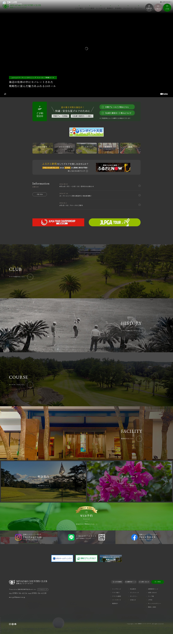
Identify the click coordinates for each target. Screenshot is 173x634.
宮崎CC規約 (152, 607)
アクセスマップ (42, 589)
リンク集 (151, 596)
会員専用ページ (153, 589)
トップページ (116, 589)
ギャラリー (138, 8)
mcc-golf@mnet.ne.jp (17, 597)
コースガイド (100, 8)
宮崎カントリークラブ (25, 6)
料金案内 (118, 8)
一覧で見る (39, 194)
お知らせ (133, 600)
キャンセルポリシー (154, 603)
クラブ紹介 (79, 8)
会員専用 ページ (149, 9)
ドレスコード (128, 8)
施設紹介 (110, 8)
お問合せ (158, 9)
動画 (130, 148)
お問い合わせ (152, 592)
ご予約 (167, 9)
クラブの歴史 (89, 8)
